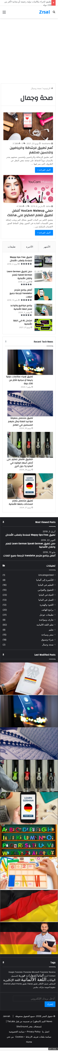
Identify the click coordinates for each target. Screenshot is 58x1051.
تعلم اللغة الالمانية (45, 624)
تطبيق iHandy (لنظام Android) (15, 984)
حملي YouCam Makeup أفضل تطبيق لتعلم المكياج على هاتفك (30, 213)
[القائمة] (4, 13)
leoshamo (46, 143)
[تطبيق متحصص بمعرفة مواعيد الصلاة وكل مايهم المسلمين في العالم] (30, 403)
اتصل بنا (45, 1031)
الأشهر (47, 246)
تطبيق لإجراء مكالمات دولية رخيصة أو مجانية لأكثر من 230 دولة (19, 380)
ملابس (35, 987)
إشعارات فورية (28, 975)
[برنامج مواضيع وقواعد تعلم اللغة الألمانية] (43, 310)
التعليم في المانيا (45, 585)
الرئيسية (47, 88)
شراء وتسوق (47, 639)
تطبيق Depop (32, 984)
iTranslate (27, 972)
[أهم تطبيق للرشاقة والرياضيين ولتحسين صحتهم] (28, 126)
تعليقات (11, 246)
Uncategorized (45, 575)
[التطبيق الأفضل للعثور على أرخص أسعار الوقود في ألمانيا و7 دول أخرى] (30, 445)
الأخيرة (29, 246)
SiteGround (22, 1026)
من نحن (10, 1036)
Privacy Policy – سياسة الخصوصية (24, 1031)
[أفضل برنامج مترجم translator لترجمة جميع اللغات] (43, 294)
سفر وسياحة (47, 634)
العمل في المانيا (46, 600)
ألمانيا (40, 975)
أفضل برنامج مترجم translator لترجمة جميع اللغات (21, 293)
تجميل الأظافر (43, 984)
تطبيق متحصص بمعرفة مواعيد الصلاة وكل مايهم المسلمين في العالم (20, 421)
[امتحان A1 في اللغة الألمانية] (43, 325)
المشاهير (52, 984)
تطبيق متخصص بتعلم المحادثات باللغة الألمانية (21, 502)
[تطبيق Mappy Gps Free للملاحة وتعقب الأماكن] (43, 261)
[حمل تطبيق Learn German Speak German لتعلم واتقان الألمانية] (43, 276)
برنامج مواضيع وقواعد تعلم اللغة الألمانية (21, 307)
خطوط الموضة (49, 987)
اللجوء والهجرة (46, 605)
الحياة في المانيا (46, 595)
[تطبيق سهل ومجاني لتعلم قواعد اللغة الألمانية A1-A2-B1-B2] (29, 905)
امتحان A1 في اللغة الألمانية (22, 322)
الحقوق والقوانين (45, 590)
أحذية (46, 976)
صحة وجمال (47, 644)
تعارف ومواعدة (46, 619)
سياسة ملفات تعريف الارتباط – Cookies (33, 1036)
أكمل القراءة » (44, 170)
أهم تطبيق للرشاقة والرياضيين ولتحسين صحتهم (31, 150)
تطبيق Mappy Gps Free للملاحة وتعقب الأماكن (21, 259)
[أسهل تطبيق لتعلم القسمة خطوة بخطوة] (29, 873)
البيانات (51, 980)
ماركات (41, 987)
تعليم (51, 629)
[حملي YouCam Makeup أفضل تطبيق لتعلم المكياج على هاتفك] (28, 189)
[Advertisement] (29, 52)
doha (48, 206)
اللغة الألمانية (33, 979)
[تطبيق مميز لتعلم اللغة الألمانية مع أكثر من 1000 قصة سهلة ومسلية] (29, 938)
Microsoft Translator (40, 972)
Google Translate (15, 972)
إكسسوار (14, 976)
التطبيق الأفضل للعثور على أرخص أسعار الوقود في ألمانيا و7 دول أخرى (20, 462)
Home (29, 1042)
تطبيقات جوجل (46, 614)
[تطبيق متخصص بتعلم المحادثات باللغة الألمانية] (30, 486)
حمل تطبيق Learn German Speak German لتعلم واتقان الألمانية (19, 274)
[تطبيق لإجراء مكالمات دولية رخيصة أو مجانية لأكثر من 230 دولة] (30, 362)
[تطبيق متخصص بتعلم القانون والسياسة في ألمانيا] (29, 678)
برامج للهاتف (47, 610)
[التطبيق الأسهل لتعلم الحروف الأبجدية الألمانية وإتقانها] (29, 840)
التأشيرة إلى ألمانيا (44, 580)
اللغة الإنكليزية (11, 980)
